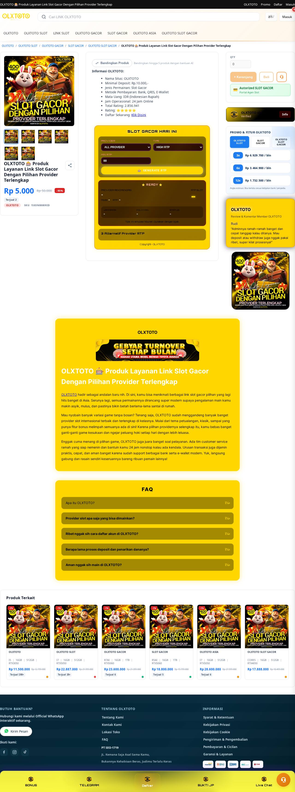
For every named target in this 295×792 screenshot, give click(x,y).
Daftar (278, 4)
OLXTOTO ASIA (144, 33)
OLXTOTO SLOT (35, 33)
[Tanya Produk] (282, 77)
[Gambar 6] (28, 153)
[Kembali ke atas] (285, 768)
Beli (266, 77)
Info (285, 114)
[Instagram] (14, 752)
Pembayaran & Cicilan (220, 747)
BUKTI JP (206, 785)
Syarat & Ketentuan (218, 717)
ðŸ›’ (271, 17)
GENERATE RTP (152, 170)
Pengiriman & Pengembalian (225, 739)
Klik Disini (138, 115)
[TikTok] (25, 752)
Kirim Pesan (19, 731)
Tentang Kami (113, 717)
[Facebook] (4, 752)
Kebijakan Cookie (216, 732)
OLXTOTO (250, 4)
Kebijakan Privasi (216, 725)
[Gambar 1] (11, 136)
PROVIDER (108, 140)
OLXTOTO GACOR (88, 33)
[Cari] (43, 17)
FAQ (105, 739)
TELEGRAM (89, 785)
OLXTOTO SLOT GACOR (179, 33)
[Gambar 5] (11, 153)
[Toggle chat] (283, 780)
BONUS (31, 785)
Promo (265, 4)
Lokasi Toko (111, 732)
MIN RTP (106, 154)
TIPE (156, 140)
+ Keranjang (243, 77)
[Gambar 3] (45, 136)
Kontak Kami (112, 725)
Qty (232, 57)
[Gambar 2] (28, 136)
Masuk (290, 4)
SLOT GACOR (117, 33)
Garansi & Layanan (218, 754)
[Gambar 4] (61, 136)
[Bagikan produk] (69, 165)
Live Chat (264, 785)
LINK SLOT (61, 33)
